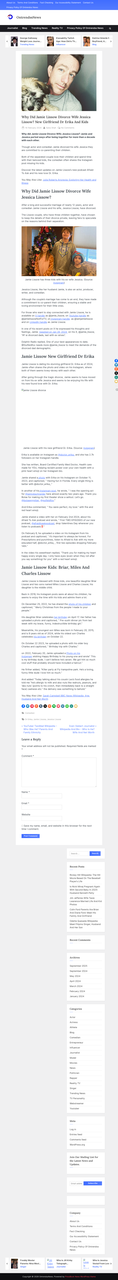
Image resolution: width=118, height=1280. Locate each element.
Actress (74, 1022)
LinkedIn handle (38, 322)
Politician (74, 1073)
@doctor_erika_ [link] (66, 454)
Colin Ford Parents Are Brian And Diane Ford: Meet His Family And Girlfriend (84, 912)
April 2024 (75, 981)
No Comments (67, 128)
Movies (73, 1063)
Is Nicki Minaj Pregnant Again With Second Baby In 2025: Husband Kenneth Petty (85, 889)
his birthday (40, 636)
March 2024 (76, 986)
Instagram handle (60, 318)
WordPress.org (77, 1144)
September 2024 (78, 971)
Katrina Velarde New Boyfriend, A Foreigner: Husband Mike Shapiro (101, 39)
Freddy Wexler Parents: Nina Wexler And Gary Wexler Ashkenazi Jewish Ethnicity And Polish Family (29, 1262)
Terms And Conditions (27, 2)
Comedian (30, 713)
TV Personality (77, 1098)
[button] (23, 706)
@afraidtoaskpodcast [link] (43, 523)
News (72, 1068)
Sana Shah (51, 128)
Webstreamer (77, 1103)
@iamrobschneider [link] (35, 494)
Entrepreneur (76, 1042)
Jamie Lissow (39, 719)
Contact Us (88, 2)
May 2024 (75, 976)
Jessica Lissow (54, 719)
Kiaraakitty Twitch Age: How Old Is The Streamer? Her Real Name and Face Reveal (65, 39)
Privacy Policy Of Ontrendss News (22, 7)
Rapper (73, 1078)
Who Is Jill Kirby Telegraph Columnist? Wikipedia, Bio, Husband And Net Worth (63, 1262)
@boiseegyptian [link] (31, 500)
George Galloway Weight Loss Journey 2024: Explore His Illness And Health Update (29, 39)
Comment (28, 756)
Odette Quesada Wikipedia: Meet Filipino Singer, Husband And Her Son (85, 924)
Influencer (59, 44)
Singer (73, 1088)
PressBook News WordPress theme (80, 1276)
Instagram (58, 282)
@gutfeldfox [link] (47, 500)
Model (73, 1058)
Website (26, 814)
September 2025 (78, 966)
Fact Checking (46, 2)
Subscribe (92, 1183)
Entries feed (76, 1134)
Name (26, 792)
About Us (10, 2)
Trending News (39, 28)
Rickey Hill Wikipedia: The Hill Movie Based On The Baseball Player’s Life (85, 878)
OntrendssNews (28, 17)
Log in (73, 1129)
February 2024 (77, 991)
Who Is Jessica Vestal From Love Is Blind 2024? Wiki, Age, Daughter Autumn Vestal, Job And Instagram (101, 1262)
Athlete (73, 1027)
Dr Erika (28, 719)
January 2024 (77, 996)
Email (25, 803)
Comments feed (78, 1139)
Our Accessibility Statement (68, 2)
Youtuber (74, 1108)
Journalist (12, 28)
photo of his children (80, 604)
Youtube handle (77, 315)
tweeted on (53, 332)
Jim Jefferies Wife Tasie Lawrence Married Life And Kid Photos (86, 901)
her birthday (60, 617)
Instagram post (47, 490)
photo (41, 477)
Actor (72, 1017)
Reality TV (57, 28)
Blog (24, 28)
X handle (40, 315)
